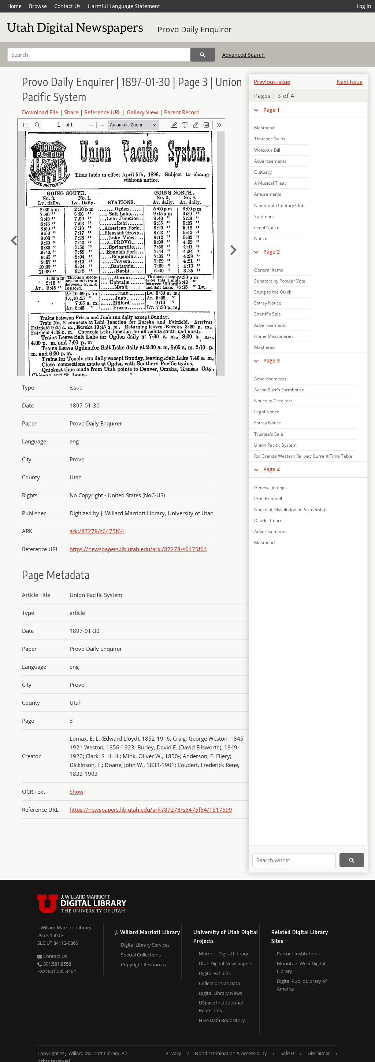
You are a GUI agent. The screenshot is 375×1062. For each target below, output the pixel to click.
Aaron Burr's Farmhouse (279, 390)
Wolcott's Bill (267, 150)
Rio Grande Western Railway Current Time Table (303, 456)
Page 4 (271, 469)
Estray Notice (267, 303)
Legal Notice (266, 227)
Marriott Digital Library (223, 953)
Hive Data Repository (222, 1020)
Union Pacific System (275, 445)
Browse (38, 6)
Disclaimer (319, 1053)
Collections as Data (219, 983)
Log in (364, 6)
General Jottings (270, 487)
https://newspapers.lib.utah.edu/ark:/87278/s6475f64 (138, 549)
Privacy (173, 1053)
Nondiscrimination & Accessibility (231, 1053)
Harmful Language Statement (124, 6)
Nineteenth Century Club (279, 205)
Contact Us (67, 6)
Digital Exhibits (215, 973)
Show (76, 791)
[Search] (202, 55)
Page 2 (271, 251)
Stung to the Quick (272, 292)
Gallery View (142, 112)
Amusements (267, 194)
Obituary (263, 172)
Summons (264, 216)
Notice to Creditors (273, 401)
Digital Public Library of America (302, 985)
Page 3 (271, 360)
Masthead (264, 128)
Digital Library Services (145, 944)
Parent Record (182, 112)
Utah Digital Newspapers (225, 963)
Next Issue (350, 81)
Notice (260, 238)
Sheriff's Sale (267, 314)
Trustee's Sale (268, 434)
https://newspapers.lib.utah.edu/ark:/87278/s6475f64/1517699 (151, 809)
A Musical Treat (270, 183)
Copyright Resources (143, 964)
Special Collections (141, 954)
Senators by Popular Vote (279, 281)
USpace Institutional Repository (221, 1006)
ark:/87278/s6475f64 (97, 531)
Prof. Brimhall (268, 498)
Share (71, 112)
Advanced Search (243, 54)
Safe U (287, 1053)
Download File (40, 112)
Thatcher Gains (269, 139)
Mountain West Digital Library (301, 967)
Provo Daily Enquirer (194, 29)
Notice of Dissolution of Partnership (290, 509)
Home (14, 6)
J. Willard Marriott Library (64, 927)
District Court (267, 520)
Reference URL (102, 112)
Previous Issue (272, 81)
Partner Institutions (298, 953)
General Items (268, 270)
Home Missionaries (274, 336)
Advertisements (270, 161)
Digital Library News (220, 993)
